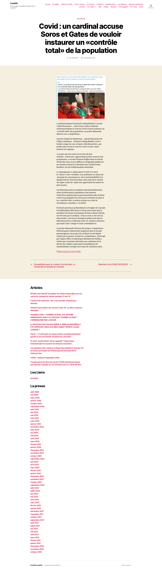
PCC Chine (133, 7)
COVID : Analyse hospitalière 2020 (44, 358)
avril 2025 (34, 418)
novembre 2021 (37, 514)
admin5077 (75, 58)
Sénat (141, 7)
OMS (100, 7)
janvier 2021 (35, 543)
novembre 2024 (37, 427)
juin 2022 (34, 494)
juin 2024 (34, 433)
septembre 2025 (37, 406)
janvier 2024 (35, 447)
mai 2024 (34, 436)
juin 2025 (34, 412)
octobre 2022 (36, 482)
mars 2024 (35, 441)
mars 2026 (35, 398)
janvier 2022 (35, 508)
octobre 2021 (36, 517)
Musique (113, 7)
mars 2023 (34, 468)
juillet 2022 (35, 491)
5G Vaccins (90, 4)
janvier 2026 (35, 401)
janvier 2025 (35, 424)
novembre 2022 (37, 479)
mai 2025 (34, 415)
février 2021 (35, 540)
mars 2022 (34, 503)
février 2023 (35, 470)
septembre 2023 (37, 459)
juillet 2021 (35, 526)
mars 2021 (34, 537)
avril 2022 (34, 500)
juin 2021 (34, 529)
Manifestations (111, 4)
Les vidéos (90, 7)
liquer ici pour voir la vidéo (69, 251)
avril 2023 (34, 465)
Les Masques (122, 4)
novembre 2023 (37, 453)
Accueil (47, 4)
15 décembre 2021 (89, 58)
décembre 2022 (37, 476)
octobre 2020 (36, 552)
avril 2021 (34, 534)
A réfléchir (100, 4)
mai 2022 (34, 497)
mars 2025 (34, 421)
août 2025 (34, 409)
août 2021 (34, 523)
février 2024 (35, 444)
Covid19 (14, 3)
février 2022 (35, 505)
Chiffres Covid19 (66, 4)
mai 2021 (34, 532)
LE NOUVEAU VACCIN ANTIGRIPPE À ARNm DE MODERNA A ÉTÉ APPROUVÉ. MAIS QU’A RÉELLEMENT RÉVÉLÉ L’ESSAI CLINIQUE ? (55, 327)
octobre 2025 (36, 404)
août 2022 (34, 488)
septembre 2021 (37, 520)
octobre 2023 (36, 456)
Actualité (81, 18)
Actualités (55, 4)
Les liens (82, 7)
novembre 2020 (37, 549)
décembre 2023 (37, 450)
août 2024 (34, 430)
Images (106, 7)
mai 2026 (34, 395)
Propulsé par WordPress (52, 565)
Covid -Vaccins (80, 4)
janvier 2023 (35, 473)
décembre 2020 (37, 546)
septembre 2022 (37, 485)
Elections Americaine (136, 4)
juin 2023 (34, 462)
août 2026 (34, 392)
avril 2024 (34, 438)
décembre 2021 (37, 511)
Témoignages (123, 7)
